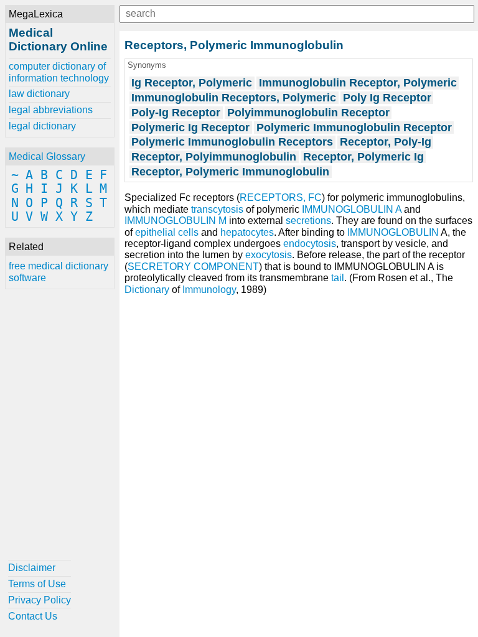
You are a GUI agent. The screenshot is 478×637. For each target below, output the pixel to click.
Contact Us (32, 616)
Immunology (209, 289)
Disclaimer (31, 567)
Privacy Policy (39, 600)
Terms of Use (37, 584)
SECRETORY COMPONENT (193, 266)
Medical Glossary (47, 156)
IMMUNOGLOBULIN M (175, 220)
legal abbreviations (51, 110)
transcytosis (217, 209)
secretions (308, 220)
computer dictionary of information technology (59, 72)
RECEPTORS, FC (281, 197)
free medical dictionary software (58, 271)
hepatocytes (247, 232)
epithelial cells (167, 232)
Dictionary (146, 289)
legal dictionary (42, 126)
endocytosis (309, 243)
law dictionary (39, 93)
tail (337, 277)
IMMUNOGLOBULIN (393, 232)
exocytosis (268, 254)
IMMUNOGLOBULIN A (351, 209)
